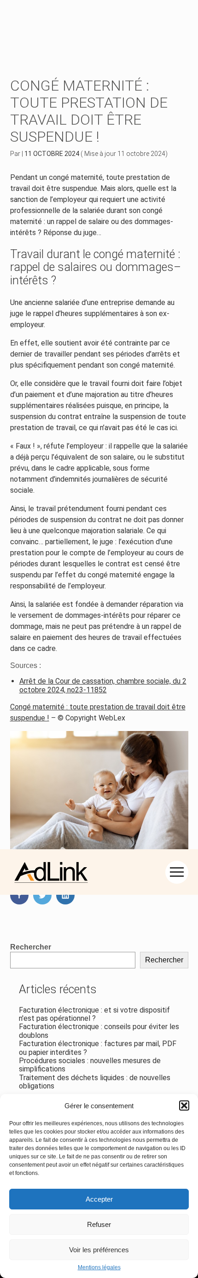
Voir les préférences (99, 1250)
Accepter (99, 1199)
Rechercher (30, 947)
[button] (184, 1105)
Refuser (99, 1224)
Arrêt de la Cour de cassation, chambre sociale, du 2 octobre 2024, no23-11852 (102, 685)
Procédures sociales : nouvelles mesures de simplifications (90, 1064)
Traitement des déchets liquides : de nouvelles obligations (94, 1081)
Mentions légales (99, 1268)
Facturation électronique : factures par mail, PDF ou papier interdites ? (97, 1047)
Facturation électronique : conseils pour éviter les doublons (99, 1030)
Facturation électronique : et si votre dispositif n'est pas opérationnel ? (94, 1014)
